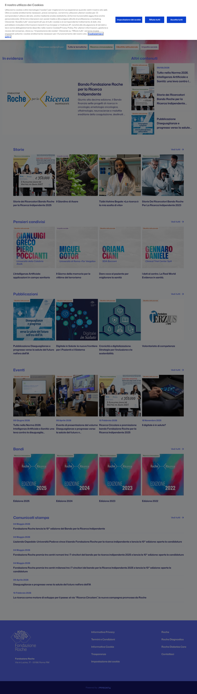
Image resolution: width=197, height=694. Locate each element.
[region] (98, 20)
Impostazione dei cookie (129, 19)
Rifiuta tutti (154, 19)
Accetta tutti (176, 19)
